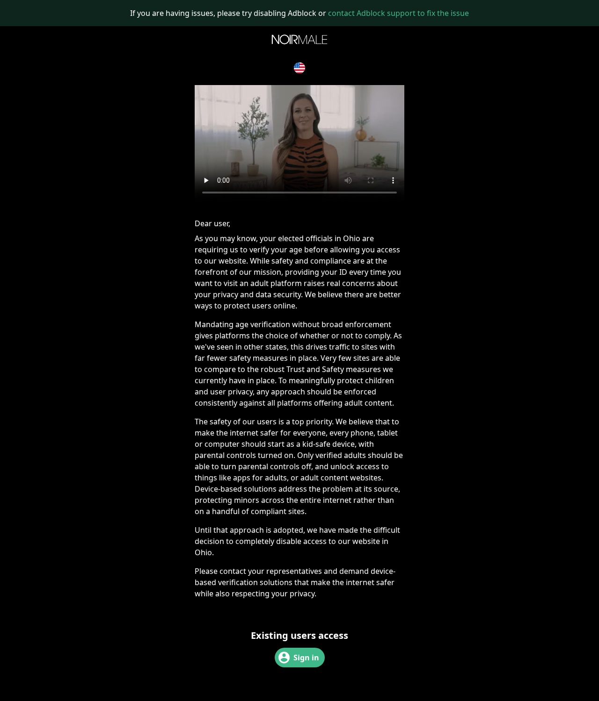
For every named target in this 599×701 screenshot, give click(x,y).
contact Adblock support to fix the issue (398, 13)
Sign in (306, 657)
